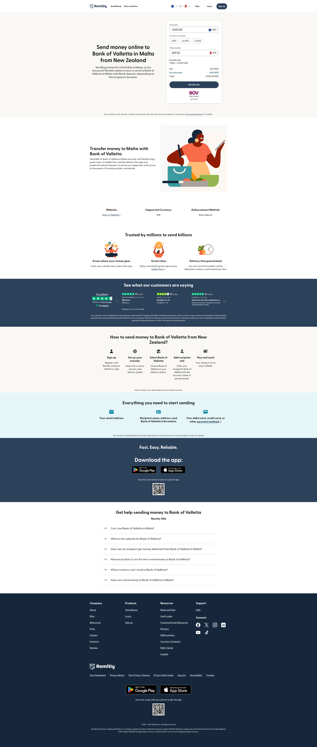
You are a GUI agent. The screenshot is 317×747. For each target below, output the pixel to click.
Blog (92, 616)
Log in (209, 6)
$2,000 (185, 41)
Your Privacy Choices (139, 675)
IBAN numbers (167, 635)
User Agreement (98, 675)
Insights (164, 654)
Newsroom (95, 623)
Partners (164, 629)
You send (173, 25)
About (93, 610)
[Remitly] (98, 6)
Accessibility (196, 675)
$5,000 (197, 41)
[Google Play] (144, 469)
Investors (94, 642)
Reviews (94, 648)
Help (197, 6)
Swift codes (166, 616)
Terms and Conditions (194, 114)
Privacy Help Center (164, 675)
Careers (94, 635)
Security (182, 675)
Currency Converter (170, 642)
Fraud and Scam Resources (174, 623)
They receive (175, 48)
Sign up (221, 6)
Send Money (116, 6)
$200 (174, 41)
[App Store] (172, 469)
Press (92, 629)
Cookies (210, 675)
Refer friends (166, 648)
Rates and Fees (131, 6)
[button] (174, 6)
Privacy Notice (117, 675)
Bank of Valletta (111, 215)
